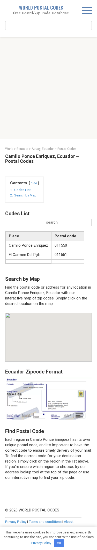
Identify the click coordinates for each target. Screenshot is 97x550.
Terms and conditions (45, 521)
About (68, 521)
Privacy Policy (15, 521)
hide (34, 183)
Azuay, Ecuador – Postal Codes (54, 149)
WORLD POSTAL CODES (41, 7)
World (9, 149)
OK (59, 543)
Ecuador (22, 149)
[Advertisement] (48, 87)
